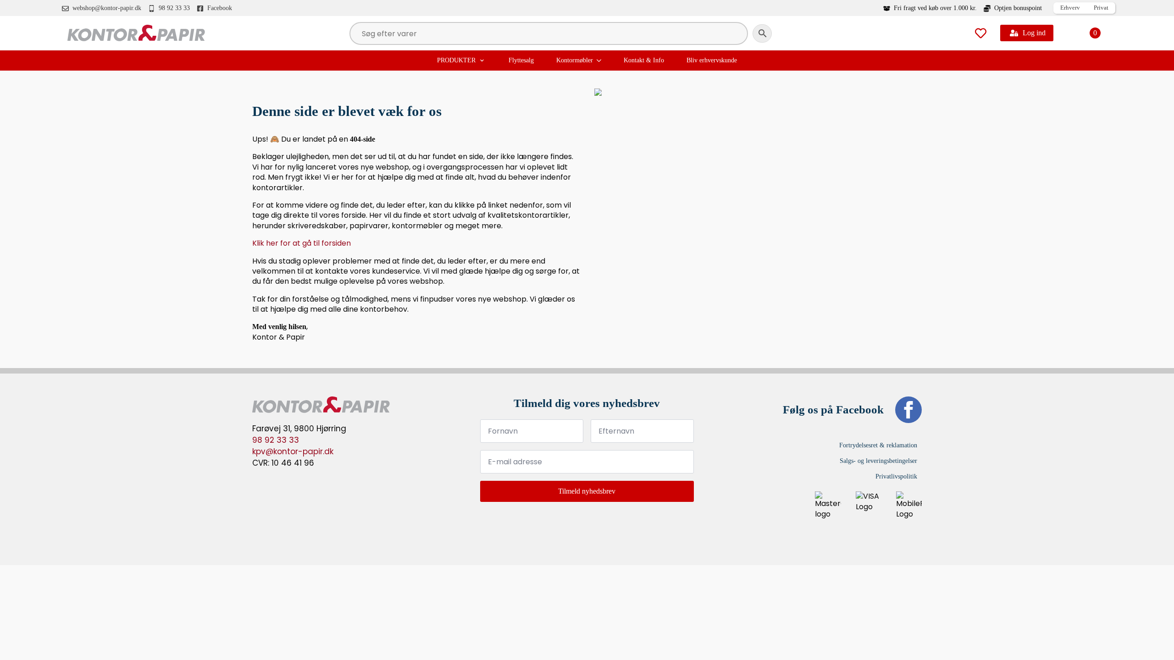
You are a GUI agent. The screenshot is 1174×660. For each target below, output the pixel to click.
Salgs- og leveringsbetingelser (878, 460)
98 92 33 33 (275, 440)
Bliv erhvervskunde (712, 60)
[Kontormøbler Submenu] (600, 60)
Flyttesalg (521, 60)
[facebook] (908, 409)
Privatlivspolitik (896, 476)
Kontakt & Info (644, 60)
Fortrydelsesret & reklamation (878, 445)
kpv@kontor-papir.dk (292, 451)
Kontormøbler (574, 60)
